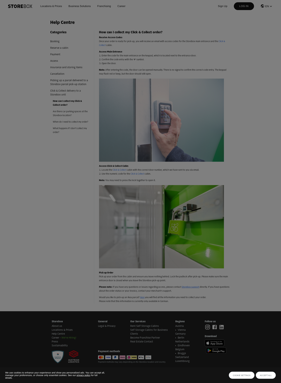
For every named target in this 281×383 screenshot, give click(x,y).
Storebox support (190, 287)
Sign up (222, 6)
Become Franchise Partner (145, 338)
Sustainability (60, 345)
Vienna (182, 330)
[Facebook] (215, 327)
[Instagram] (208, 327)
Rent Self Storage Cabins (144, 326)
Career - (64, 338)
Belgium (179, 349)
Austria (179, 326)
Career (121, 6)
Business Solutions (79, 6)
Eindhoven (184, 345)
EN (267, 6)
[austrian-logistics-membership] (72, 357)
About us (57, 326)
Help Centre (58, 334)
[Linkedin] (221, 327)
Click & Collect (119, 170)
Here (142, 297)
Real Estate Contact (141, 341)
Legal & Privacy (106, 326)
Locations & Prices (51, 6)
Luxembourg (182, 361)
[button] (266, 6)
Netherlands (182, 341)
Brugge (182, 353)
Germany (180, 334)
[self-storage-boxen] (58, 357)
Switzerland (182, 357)
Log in (244, 6)
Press (55, 341)
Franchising (104, 6)
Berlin (181, 338)
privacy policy (83, 375)
